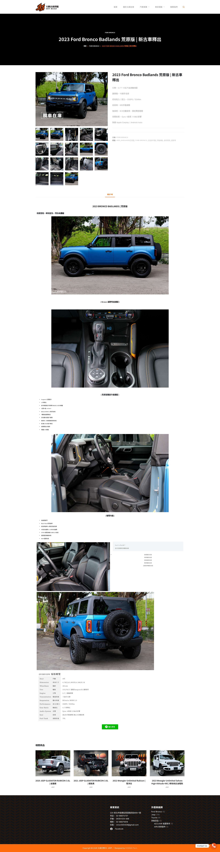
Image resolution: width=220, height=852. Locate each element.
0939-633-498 (122, 819)
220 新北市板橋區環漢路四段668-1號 (125, 813)
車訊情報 (158, 6)
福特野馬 (167, 140)
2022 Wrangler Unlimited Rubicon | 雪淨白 (129, 782)
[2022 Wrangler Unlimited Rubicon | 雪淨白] (129, 763)
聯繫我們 (174, 6)
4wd (118, 140)
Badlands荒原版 (127, 140)
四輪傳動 (160, 140)
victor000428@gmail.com (127, 825)
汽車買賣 (143, 6)
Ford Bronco (110, 32)
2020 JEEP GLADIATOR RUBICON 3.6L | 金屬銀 (53, 782)
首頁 (115, 6)
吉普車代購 (152, 140)
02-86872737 (122, 816)
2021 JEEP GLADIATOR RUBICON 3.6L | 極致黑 (91, 782)
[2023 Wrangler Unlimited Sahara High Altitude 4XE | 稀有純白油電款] (167, 763)
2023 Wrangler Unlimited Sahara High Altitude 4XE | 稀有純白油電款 (167, 782)
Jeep (53, 787)
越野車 (173, 140)
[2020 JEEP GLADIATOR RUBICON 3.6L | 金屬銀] (53, 763)
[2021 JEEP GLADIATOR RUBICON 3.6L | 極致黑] (91, 763)
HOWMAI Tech (131, 848)
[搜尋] (183, 7)
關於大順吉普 (128, 6)
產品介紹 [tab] (110, 194)
